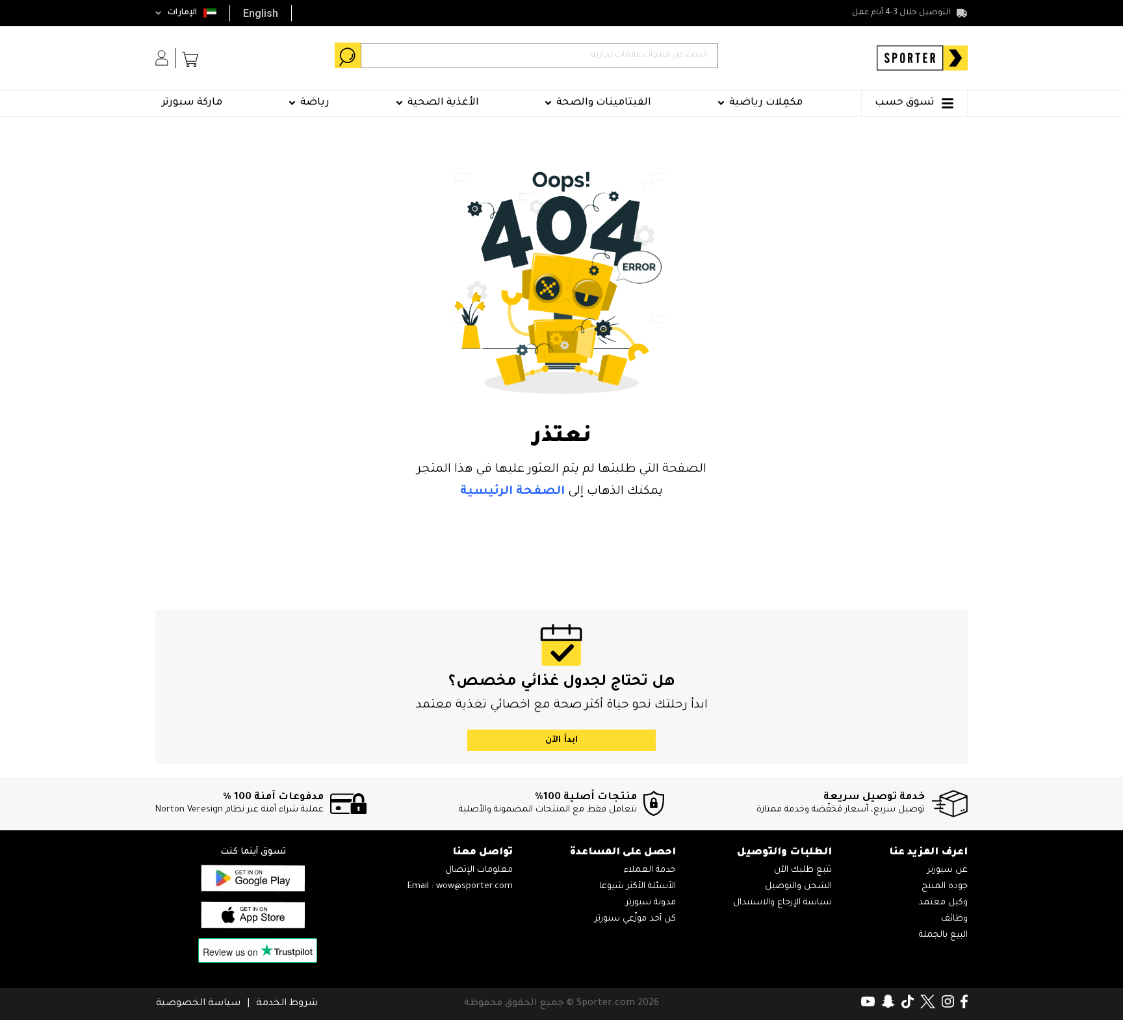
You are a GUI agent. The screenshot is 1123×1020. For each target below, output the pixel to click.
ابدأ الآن (561, 740)
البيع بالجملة (943, 935)
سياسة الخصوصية (198, 1004)
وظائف (954, 919)
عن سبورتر (947, 870)
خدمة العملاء (650, 870)
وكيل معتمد (943, 903)
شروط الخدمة (287, 1004)
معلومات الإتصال (479, 870)
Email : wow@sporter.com (460, 886)
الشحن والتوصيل (798, 886)
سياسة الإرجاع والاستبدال (782, 903)
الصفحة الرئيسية (512, 491)
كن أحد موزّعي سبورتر (635, 919)
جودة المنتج (945, 886)
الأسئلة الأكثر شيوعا (637, 886)
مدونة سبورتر (651, 903)
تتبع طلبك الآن (803, 870)
